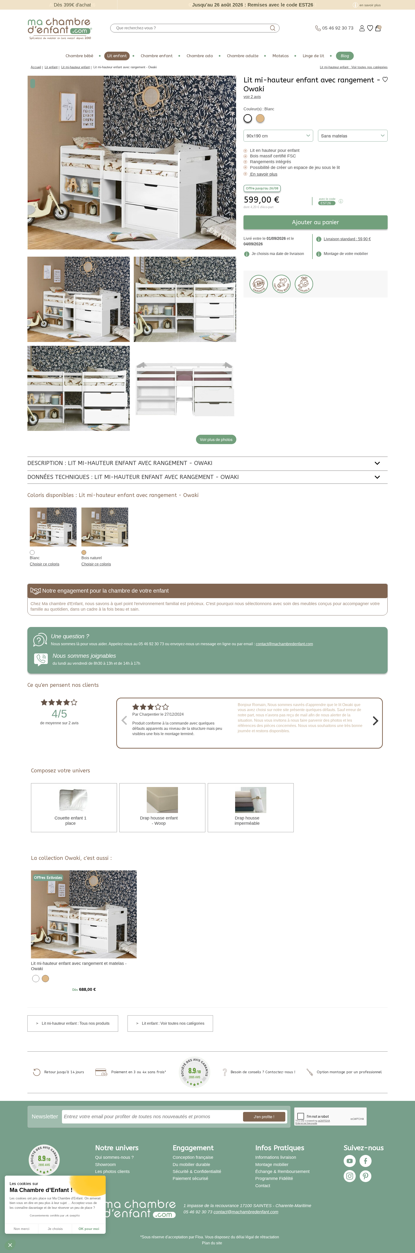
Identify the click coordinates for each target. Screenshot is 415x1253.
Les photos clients (112, 1171)
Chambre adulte (242, 55)
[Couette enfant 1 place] (74, 800)
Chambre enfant (157, 55)
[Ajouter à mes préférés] (385, 81)
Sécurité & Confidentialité (197, 1171)
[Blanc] (248, 118)
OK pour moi (89, 1229)
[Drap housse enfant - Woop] (162, 800)
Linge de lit (313, 55)
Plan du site (212, 1243)
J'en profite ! (264, 1116)
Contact (262, 1185)
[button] (10, 1245)
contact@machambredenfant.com (284, 644)
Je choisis (55, 1229)
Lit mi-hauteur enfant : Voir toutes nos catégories (354, 67)
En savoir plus (263, 174)
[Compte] (362, 28)
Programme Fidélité (274, 1178)
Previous (123, 720)
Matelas (280, 55)
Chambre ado (200, 55)
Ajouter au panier (315, 222)
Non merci (21, 1229)
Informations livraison (275, 1157)
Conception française (193, 1157)
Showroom (105, 1164)
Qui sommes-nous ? (114, 1157)
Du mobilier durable (191, 1164)
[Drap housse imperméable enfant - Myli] (250, 800)
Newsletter (45, 1116)
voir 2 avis (252, 97)
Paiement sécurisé (190, 1178)
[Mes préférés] (370, 28)
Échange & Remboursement (282, 1171)
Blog (345, 56)
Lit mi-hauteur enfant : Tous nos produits (76, 1023)
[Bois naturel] (260, 118)
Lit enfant (117, 55)
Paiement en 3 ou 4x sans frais (138, 1072)
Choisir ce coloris (44, 564)
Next (375, 720)
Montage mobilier (271, 1164)
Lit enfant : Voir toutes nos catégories (173, 1023)
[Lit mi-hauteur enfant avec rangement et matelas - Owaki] (84, 914)
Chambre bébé (79, 55)
